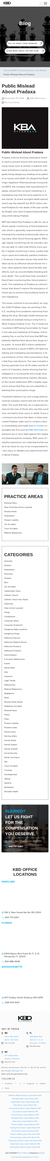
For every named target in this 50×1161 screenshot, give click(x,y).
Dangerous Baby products (15, 629)
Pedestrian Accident (13, 706)
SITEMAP (23, 1157)
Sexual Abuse (10, 740)
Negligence (9, 693)
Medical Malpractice (13, 533)
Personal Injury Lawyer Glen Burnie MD (25, 1137)
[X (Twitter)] (16, 1083)
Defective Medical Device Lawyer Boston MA (25, 1095)
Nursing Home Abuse (13, 702)
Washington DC (17, 1071)
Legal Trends (9, 680)
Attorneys (8, 574)
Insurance (8, 676)
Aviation (7, 578)
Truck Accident (11, 528)
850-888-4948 (12, 962)
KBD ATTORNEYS (23, 1153)
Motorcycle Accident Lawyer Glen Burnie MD (25, 1141)
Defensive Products (12, 651)
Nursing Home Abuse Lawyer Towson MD (25, 1147)
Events (7, 663)
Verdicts (7, 783)
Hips (6, 672)
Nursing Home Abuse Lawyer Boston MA (25, 1128)
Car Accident (10, 524)
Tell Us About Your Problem (22, 43)
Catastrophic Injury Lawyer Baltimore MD (25, 1144)
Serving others (10, 736)
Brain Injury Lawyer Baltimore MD (25, 1121)
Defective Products (12, 646)
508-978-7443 (12, 1003)
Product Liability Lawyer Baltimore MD (25, 1124)
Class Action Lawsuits (13, 608)
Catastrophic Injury (12, 591)
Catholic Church (11, 595)
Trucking (8, 770)
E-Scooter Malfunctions (14, 659)
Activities (8, 561)
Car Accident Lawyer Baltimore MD (25, 1111)
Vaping (7, 779)
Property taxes (10, 727)
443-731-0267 (15, 847)
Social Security (10, 753)
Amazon (7, 565)
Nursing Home (10, 511)
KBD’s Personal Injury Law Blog (28, 70)
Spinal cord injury (12, 757)
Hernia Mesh (9, 668)
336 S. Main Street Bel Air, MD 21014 (25, 841)
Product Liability (11, 520)
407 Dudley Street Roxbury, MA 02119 (23, 998)
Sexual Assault (10, 744)
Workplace (9, 787)
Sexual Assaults (11, 749)
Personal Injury (10, 503)
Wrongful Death (11, 791)
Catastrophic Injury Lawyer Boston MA (25, 1102)
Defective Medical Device (15, 642)
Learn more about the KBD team (22, 51)
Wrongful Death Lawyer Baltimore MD (25, 1118)
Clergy (7, 612)
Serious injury (10, 732)
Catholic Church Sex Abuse (16, 599)
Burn (6, 582)
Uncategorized (10, 774)
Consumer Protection (13, 625)
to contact (39, 426)
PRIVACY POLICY (33, 1157)
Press (6, 719)
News (6, 697)
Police (7, 715)
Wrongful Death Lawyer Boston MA (25, 1099)
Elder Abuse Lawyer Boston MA (25, 1105)
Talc (6, 762)
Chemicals (8, 604)
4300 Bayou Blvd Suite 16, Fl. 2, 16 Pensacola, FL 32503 (21, 955)
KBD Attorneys (36, 430)
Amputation (9, 516)
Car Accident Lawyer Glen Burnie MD (25, 1131)
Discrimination (10, 655)
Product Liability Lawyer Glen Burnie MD (25, 1134)
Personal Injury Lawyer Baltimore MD (25, 1115)
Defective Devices (12, 638)
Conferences (9, 616)
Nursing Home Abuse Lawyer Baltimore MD (25, 1108)
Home (6, 70)
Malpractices (9, 685)
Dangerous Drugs (11, 633)
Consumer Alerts (11, 621)
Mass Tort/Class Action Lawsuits (18, 507)
